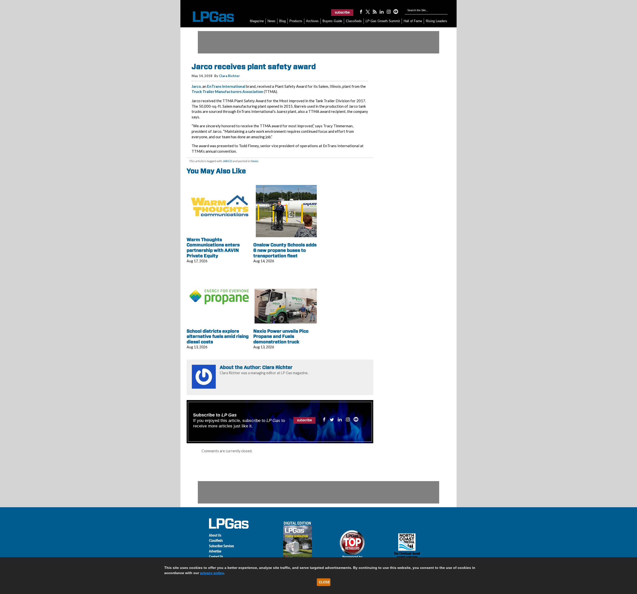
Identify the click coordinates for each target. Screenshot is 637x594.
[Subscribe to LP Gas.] (342, 12)
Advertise (215, 551)
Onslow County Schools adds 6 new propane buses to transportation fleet (285, 250)
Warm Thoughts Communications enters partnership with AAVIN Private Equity (213, 247)
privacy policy (212, 573)
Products (295, 21)
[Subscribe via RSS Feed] (374, 11)
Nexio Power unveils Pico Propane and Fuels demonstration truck (281, 336)
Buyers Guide (332, 21)
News (271, 21)
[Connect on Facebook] (360, 11)
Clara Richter (229, 76)
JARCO (227, 161)
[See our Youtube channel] (395, 11)
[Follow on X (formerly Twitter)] (367, 11)
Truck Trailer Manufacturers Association (227, 91)
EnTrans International (226, 86)
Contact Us (216, 556)
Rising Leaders (436, 21)
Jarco (196, 86)
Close (324, 582)
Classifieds (354, 21)
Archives (312, 21)
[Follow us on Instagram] (388, 11)
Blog (282, 21)
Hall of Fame (413, 21)
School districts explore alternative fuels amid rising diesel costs (218, 336)
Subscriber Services (221, 546)
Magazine (257, 21)
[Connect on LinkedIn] (381, 11)
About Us (215, 535)
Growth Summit (383, 21)
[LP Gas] (209, 17)
